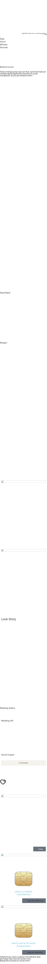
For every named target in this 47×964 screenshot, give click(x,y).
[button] (34, 900)
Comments (23, 763)
